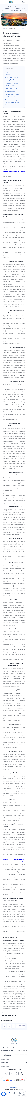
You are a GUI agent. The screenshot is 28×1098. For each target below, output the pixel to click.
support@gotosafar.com (21, 1054)
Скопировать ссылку (22, 1026)
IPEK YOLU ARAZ (14, 1087)
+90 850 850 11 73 (22, 1050)
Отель (25, 8)
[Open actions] (3, 1094)
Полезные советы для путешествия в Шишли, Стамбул (12, 102)
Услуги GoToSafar (17, 8)
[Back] (2, 2)
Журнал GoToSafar (5, 8)
